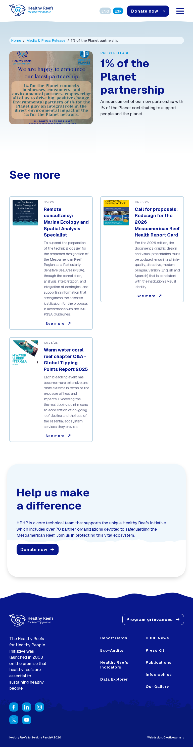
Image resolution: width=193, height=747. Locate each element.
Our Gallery (157, 686)
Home (16, 40)
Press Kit (155, 650)
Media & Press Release (45, 40)
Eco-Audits (112, 650)
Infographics (159, 674)
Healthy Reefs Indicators (114, 665)
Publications (159, 662)
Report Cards (113, 638)
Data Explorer (114, 679)
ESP (118, 11)
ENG (105, 11)
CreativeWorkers (174, 737)
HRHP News (157, 638)
